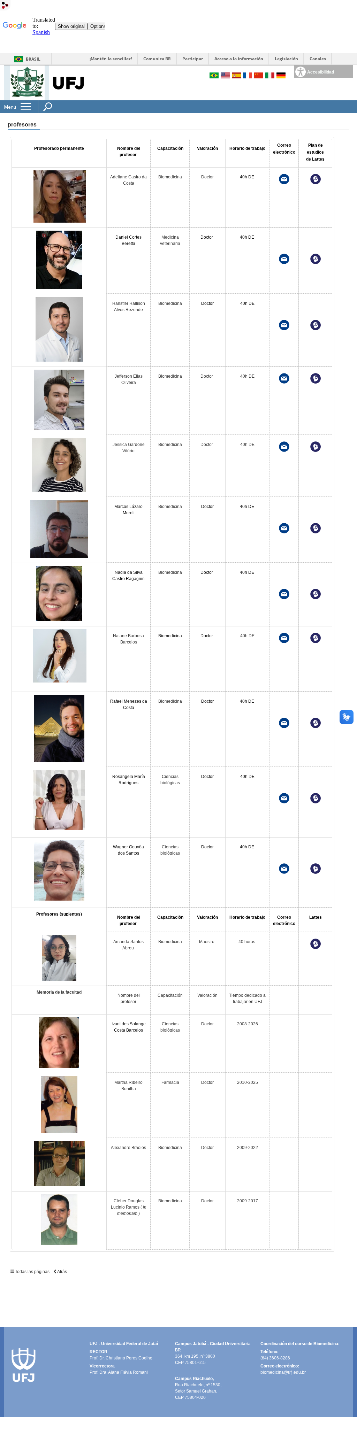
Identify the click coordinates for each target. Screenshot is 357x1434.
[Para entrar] (5, 5)
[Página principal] (27, 82)
